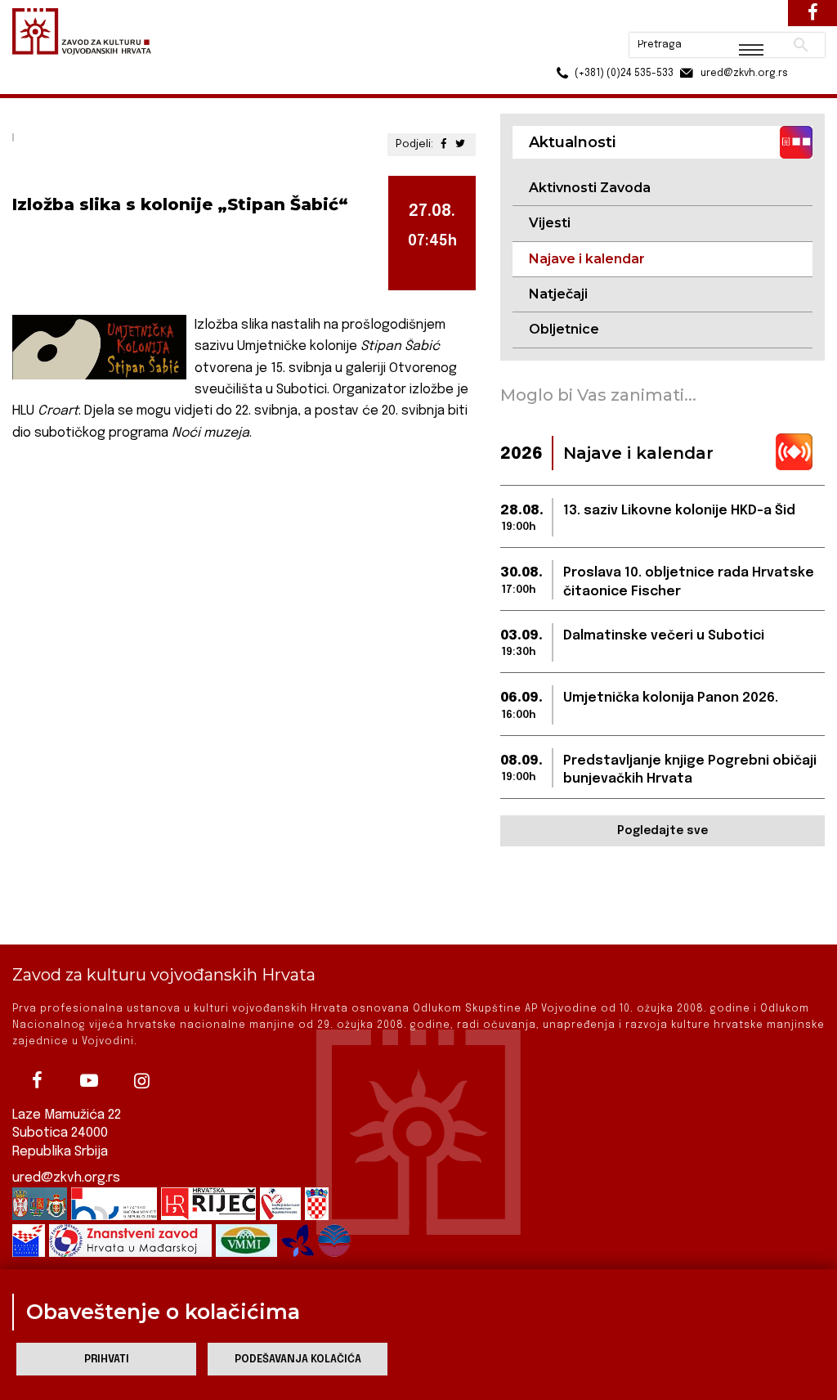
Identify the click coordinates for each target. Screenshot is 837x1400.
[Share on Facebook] (444, 144)
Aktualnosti (119, 88)
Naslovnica (41, 88)
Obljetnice (564, 329)
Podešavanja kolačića (298, 1359)
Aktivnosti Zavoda (590, 187)
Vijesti (550, 223)
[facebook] (36, 1080)
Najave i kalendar (212, 88)
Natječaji (558, 294)
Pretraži (739, 20)
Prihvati (106, 1359)
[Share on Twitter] (460, 144)
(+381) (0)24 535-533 (561, 49)
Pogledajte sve (662, 831)
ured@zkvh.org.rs (66, 1178)
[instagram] (141, 1080)
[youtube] (89, 1080)
